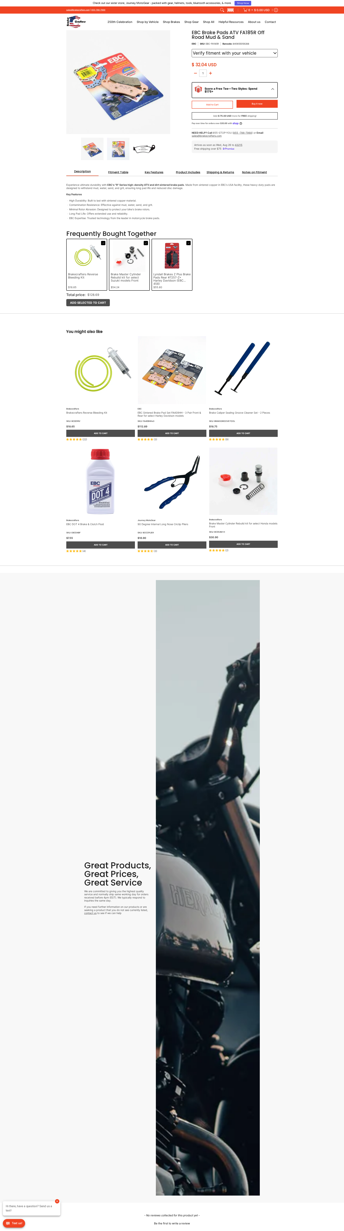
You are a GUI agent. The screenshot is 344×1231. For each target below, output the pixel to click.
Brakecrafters (72, 409)
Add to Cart (212, 104)
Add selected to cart (88, 302)
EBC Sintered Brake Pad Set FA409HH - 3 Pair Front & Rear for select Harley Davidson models (169, 414)
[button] (230, 10)
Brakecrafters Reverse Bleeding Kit (83, 276)
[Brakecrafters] (76, 22)
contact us (90, 913)
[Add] (210, 73)
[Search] (222, 10)
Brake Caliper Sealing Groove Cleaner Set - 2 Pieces (239, 412)
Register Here (201, 3)
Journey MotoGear (147, 520)
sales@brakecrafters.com (78, 10)
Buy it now (257, 103)
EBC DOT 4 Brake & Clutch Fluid (85, 524)
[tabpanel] (172, 199)
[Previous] (69, 82)
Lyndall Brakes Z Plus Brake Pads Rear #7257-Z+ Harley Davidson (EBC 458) (172, 279)
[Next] (168, 82)
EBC (194, 43)
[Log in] (276, 10)
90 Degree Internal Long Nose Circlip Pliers (163, 524)
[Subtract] (195, 73)
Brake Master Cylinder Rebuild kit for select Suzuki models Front (126, 277)
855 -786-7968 (242, 132)
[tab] (82, 172)
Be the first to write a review (172, 1223)
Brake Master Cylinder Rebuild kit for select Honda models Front (243, 525)
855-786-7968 (98, 10)
